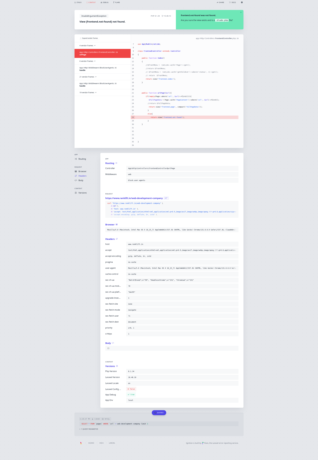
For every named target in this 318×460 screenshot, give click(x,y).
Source (91, 443)
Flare (206, 443)
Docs (101, 443)
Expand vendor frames (90, 38)
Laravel (112, 443)
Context (78, 188)
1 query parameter (89, 429)
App (76, 155)
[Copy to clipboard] (235, 168)
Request (78, 167)
